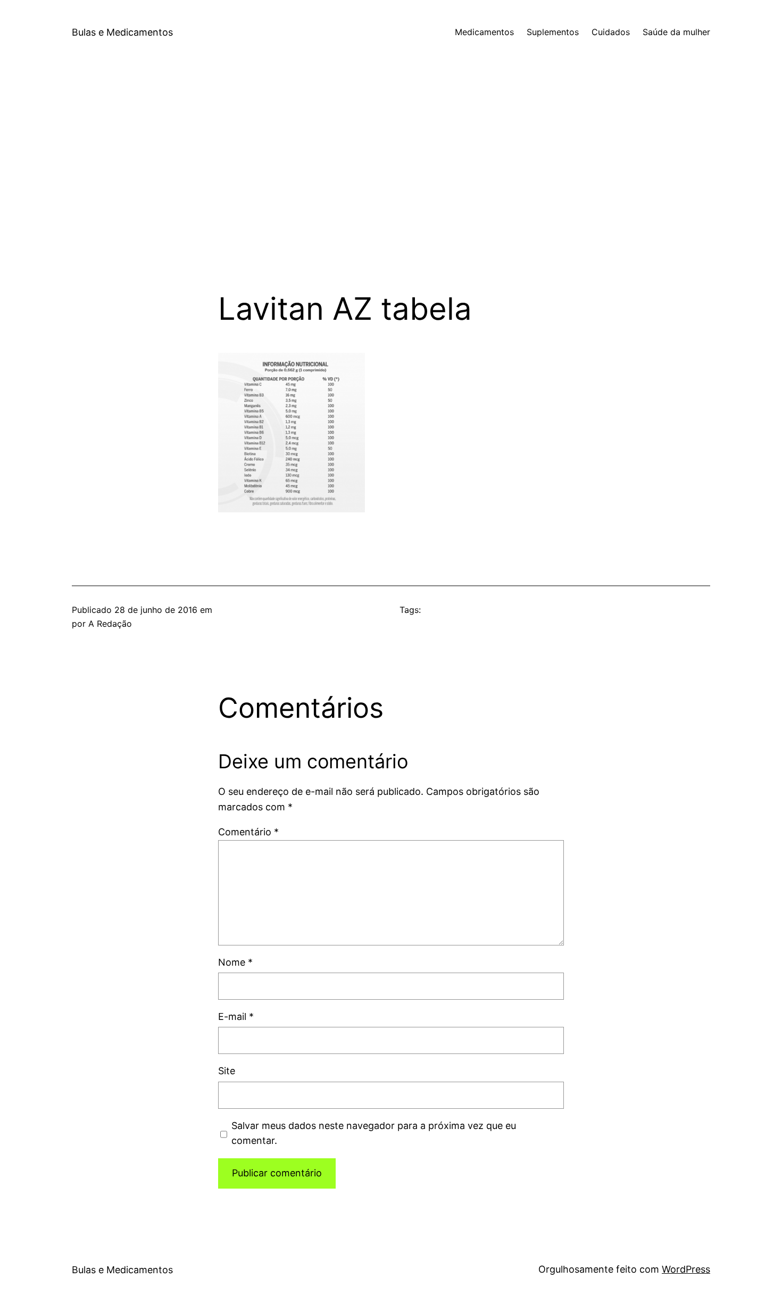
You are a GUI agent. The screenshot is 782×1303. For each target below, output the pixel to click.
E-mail (236, 1016)
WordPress (686, 1269)
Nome (235, 962)
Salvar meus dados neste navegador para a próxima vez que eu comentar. (373, 1133)
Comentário (248, 831)
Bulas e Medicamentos (122, 32)
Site (226, 1070)
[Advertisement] (391, 177)
